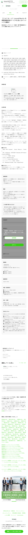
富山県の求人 (19, 427)
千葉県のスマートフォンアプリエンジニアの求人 (13, 457)
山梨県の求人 (16, 429)
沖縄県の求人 (20, 440)
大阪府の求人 (10, 421)
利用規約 (23, 513)
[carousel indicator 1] (6, 48)
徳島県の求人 (14, 435)
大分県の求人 (22, 438)
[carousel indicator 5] (23, 501)
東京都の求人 (5, 419)
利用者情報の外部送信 (16, 513)
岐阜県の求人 (7, 430)
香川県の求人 (21, 435)
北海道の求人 (14, 422)
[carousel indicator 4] (19, 501)
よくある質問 (7, 515)
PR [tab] (17, 12)
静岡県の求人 (14, 430)
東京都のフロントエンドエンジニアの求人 (11, 446)
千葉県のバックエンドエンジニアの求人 (11, 454)
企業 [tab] (3, 12)
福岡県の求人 (18, 437)
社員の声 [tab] (24, 12)
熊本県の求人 (15, 438)
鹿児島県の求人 (12, 440)
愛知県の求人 (7, 422)
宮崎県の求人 (5, 440)
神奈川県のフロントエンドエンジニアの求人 (12, 451)
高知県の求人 (11, 437)
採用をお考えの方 (6, 510)
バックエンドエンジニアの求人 (11, 462)
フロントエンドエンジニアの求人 (11, 466)
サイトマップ (13, 515)
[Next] (24, 39)
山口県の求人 (7, 435)
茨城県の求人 (15, 426)
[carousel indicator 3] (22, 48)
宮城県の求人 (11, 424)
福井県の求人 (9, 429)
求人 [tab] (10, 12)
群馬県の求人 (5, 427)
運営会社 (13, 510)
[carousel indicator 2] (14, 48)
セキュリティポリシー (7, 513)
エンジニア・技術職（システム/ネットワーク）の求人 (14, 460)
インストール (23, 2)
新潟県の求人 (12, 427)
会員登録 (24, 5)
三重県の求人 (21, 430)
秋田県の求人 (18, 424)
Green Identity (20, 515)
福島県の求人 (8, 426)
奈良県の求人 (11, 432)
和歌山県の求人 (18, 432)
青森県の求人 (21, 422)
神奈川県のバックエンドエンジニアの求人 (11, 449)
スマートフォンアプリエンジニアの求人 (13, 470)
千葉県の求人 (20, 419)
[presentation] (14, 9)
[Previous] (3, 39)
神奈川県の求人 (12, 419)
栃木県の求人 (22, 426)
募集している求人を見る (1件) (14, 531)
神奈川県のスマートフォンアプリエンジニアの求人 (13, 453)
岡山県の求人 (16, 434)
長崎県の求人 (8, 438)
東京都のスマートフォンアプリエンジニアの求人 (13, 448)
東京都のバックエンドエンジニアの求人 (11, 444)
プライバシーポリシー (20, 510)
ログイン (19, 5)
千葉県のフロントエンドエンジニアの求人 (11, 456)
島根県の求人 (9, 434)
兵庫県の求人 (17, 421)
